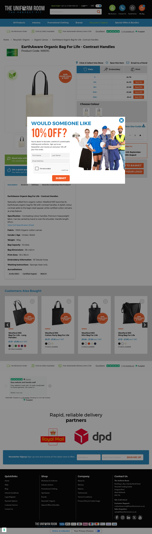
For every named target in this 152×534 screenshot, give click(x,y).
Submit (61, 178)
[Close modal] (121, 120)
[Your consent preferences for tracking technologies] (4, 530)
